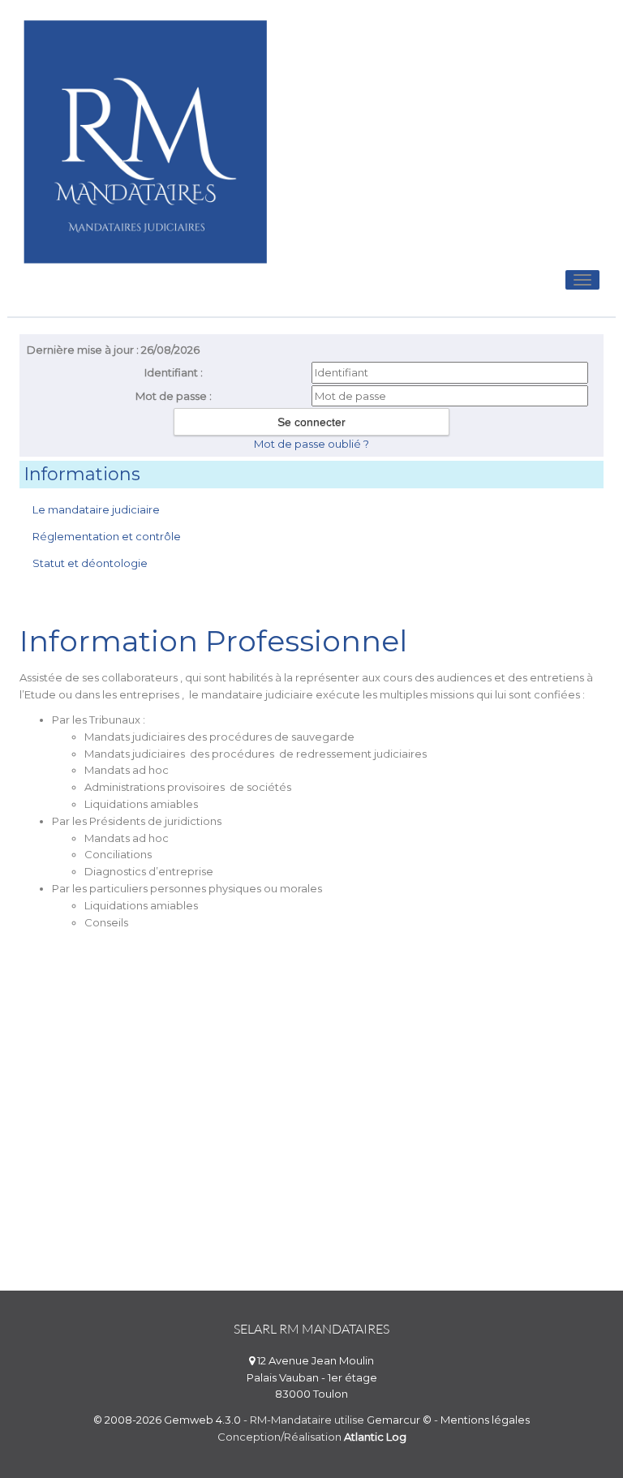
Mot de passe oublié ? (311, 443)
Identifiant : (173, 372)
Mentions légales (485, 1419)
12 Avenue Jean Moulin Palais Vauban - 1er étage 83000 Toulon (312, 1377)
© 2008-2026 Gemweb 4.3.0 (167, 1419)
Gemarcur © (399, 1419)
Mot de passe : (173, 395)
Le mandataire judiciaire (96, 509)
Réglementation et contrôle (106, 536)
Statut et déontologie (90, 562)
